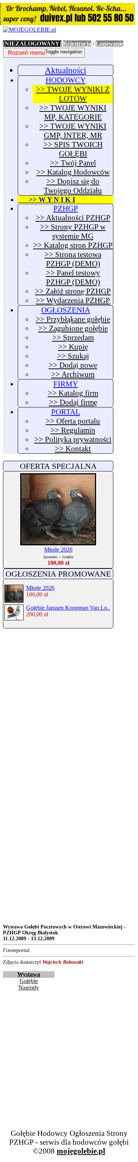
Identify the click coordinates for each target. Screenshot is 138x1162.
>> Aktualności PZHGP (73, 217)
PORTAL (65, 411)
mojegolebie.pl (81, 1151)
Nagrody (28, 987)
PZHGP (65, 208)
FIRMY (65, 383)
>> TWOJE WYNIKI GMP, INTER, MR (72, 131)
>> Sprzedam (73, 337)
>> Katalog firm (73, 393)
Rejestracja (77, 43)
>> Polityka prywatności (73, 439)
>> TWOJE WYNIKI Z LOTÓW (73, 94)
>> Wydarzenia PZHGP (73, 300)
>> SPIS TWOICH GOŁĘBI (73, 149)
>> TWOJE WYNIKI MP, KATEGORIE (72, 112)
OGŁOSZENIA (65, 310)
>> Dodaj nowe (73, 365)
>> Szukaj (73, 356)
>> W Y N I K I (46, 199)
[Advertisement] (69, 705)
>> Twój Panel (73, 162)
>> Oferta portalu (73, 421)
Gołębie (29, 981)
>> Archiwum (73, 374)
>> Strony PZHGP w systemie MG (73, 231)
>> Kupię (73, 346)
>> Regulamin (72, 430)
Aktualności (65, 70)
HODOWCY (66, 80)
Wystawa (28, 974)
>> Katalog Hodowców (73, 172)
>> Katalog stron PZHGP (73, 245)
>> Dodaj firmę (73, 402)
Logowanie (109, 43)
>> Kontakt (73, 448)
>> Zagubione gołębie (73, 328)
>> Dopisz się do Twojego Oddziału (73, 186)
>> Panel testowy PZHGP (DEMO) (73, 277)
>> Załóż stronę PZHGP (73, 291)
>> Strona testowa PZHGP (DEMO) (73, 259)
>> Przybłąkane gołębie (73, 319)
